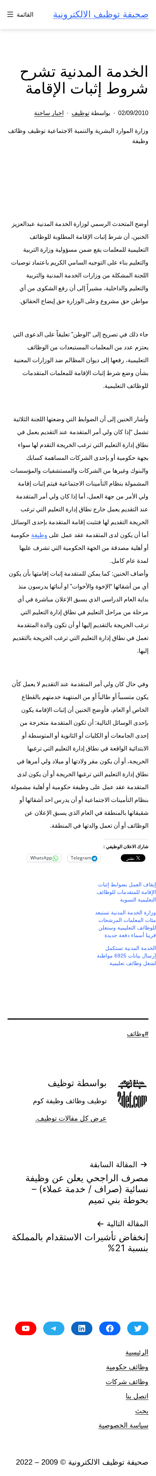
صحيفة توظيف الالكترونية (100, 14)
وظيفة (39, 535)
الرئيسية (136, 1352)
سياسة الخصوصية (123, 1425)
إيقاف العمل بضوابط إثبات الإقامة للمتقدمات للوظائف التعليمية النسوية (126, 892)
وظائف (136, 1033)
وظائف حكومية (127, 1367)
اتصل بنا (137, 1396)
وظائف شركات (127, 1382)
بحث (141, 1411)
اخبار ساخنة (49, 113)
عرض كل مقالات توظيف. (71, 1118)
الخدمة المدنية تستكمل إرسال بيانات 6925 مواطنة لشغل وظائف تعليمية (126, 955)
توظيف (80, 113)
